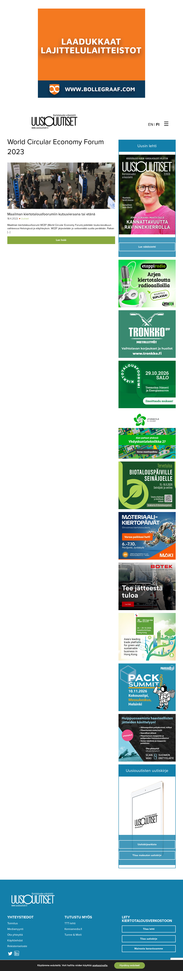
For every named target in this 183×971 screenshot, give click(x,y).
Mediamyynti (15, 929)
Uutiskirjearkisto (147, 844)
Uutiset (25, 218)
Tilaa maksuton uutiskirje (147, 855)
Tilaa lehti (149, 929)
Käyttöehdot (15, 940)
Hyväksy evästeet (130, 965)
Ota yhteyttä (15, 935)
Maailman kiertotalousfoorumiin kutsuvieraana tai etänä (51, 214)
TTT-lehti (70, 923)
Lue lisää (61, 240)
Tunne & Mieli (73, 935)
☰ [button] (166, 124)
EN (150, 124)
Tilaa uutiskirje (148, 938)
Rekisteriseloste (17, 946)
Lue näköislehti (147, 246)
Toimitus (12, 923)
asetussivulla (99, 965)
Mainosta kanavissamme (148, 948)
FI (157, 124)
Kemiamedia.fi (73, 929)
